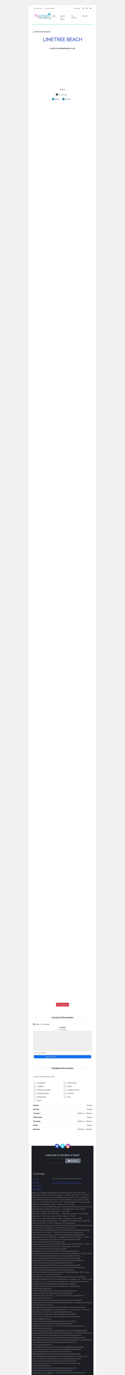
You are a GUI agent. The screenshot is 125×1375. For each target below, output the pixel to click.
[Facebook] (83, 8)
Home (54, 16)
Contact (85, 16)
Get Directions (51, 1057)
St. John (36, 1183)
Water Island (37, 1189)
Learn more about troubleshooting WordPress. (66, 1183)
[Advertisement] (62, 68)
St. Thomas (62, 1030)
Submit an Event (63, 17)
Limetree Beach (62, 39)
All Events (74, 17)
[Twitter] (86, 8)
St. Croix (36, 1179)
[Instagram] (90, 8)
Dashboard (39, 8)
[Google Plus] (68, 1146)
